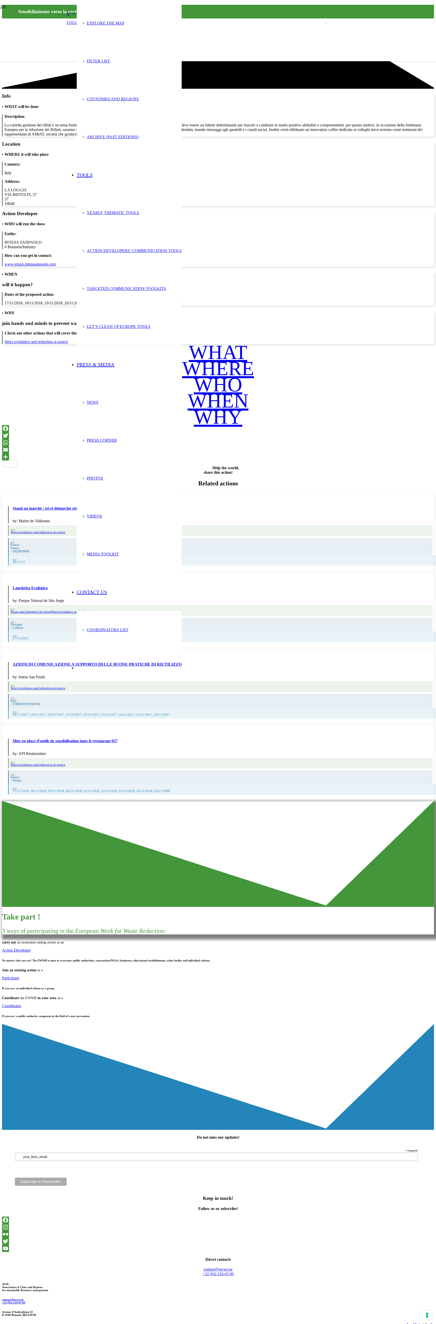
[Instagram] (218, 1227)
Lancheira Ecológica (30, 588)
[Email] (218, 449)
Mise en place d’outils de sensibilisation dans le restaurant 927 (65, 741)
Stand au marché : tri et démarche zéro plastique (54, 508)
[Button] (13, 530)
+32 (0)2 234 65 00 (13, 1302)
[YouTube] (218, 1248)
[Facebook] (218, 428)
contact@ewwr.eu (12, 1299)
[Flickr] (218, 1234)
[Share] (218, 456)
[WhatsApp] (218, 442)
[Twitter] (218, 435)
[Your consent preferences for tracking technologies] (427, 1315)
